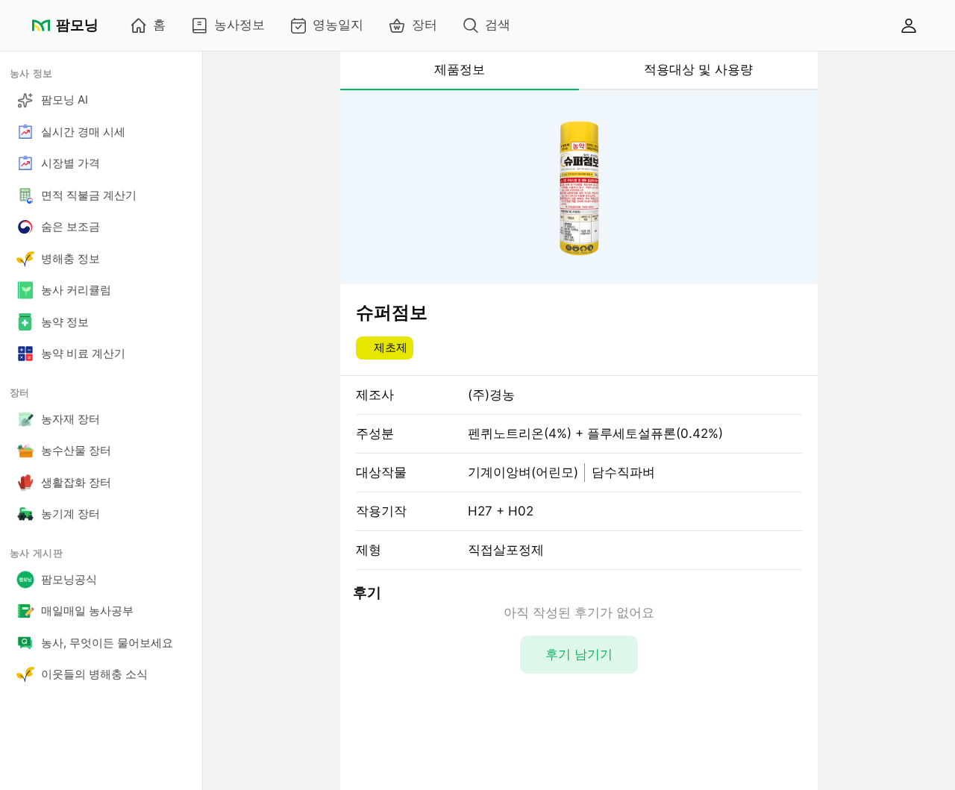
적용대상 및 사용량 (698, 69)
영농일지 (338, 24)
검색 (497, 24)
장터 (424, 24)
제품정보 (459, 69)
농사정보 (239, 24)
